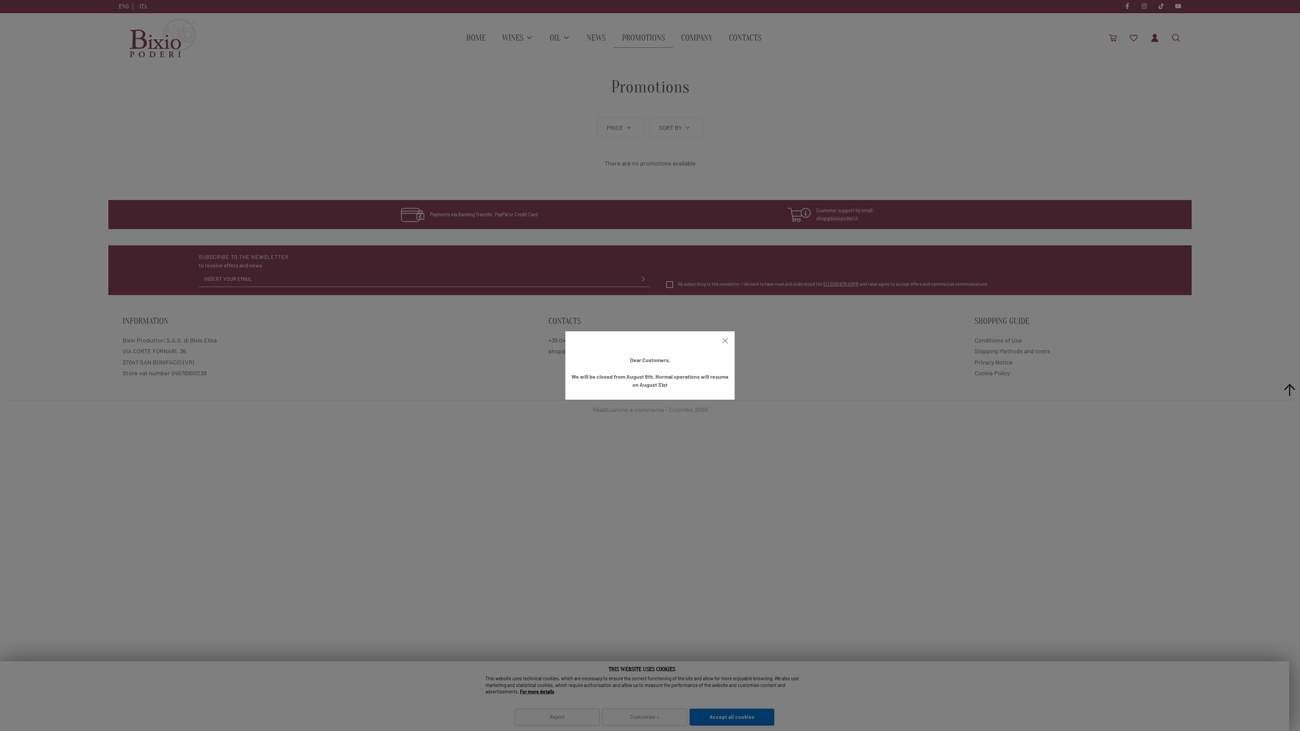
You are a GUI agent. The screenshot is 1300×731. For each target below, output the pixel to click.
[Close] (725, 341)
